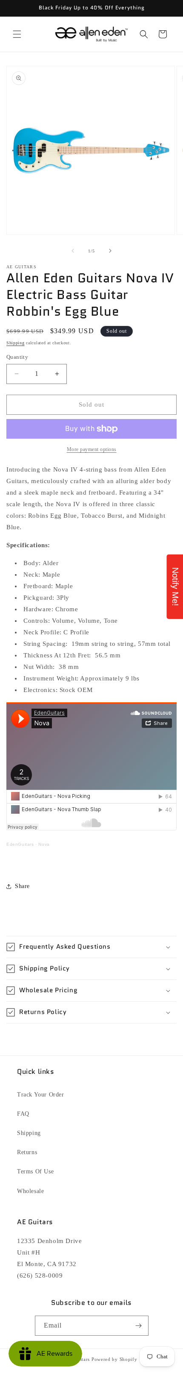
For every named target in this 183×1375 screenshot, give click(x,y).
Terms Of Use (35, 1171)
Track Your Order (40, 1094)
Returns (27, 1152)
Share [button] (22, 886)
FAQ (23, 1114)
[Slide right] (110, 250)
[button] (17, 34)
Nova (43, 844)
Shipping (15, 342)
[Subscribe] (138, 1326)
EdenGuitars (20, 844)
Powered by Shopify (114, 1359)
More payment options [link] (92, 449)
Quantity (17, 357)
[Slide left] (72, 250)
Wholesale (30, 1191)
